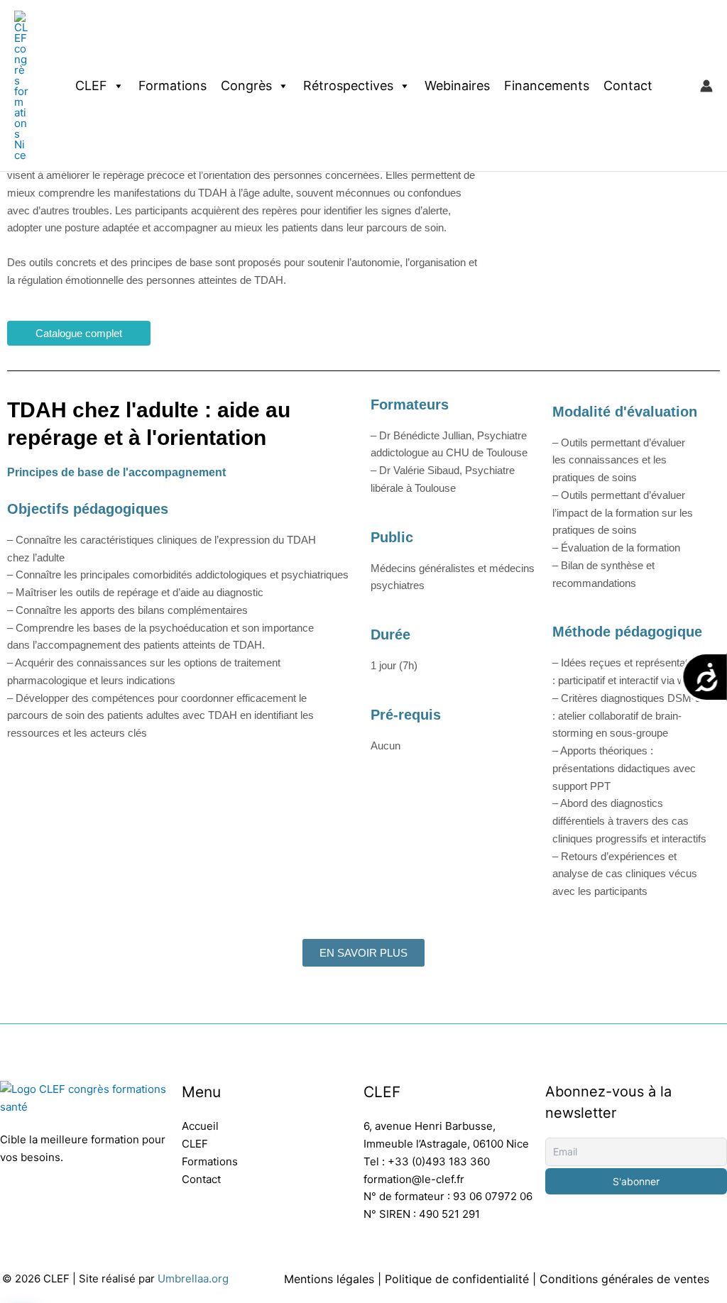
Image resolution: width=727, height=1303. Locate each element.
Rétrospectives (348, 85)
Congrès (246, 85)
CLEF (91, 85)
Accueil (200, 1126)
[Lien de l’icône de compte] (706, 85)
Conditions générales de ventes (624, 1279)
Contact (627, 85)
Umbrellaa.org (193, 1278)
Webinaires (457, 85)
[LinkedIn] (8, 1205)
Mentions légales (329, 1279)
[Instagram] (42, 1205)
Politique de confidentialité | (462, 1279)
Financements (546, 85)
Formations (172, 85)
